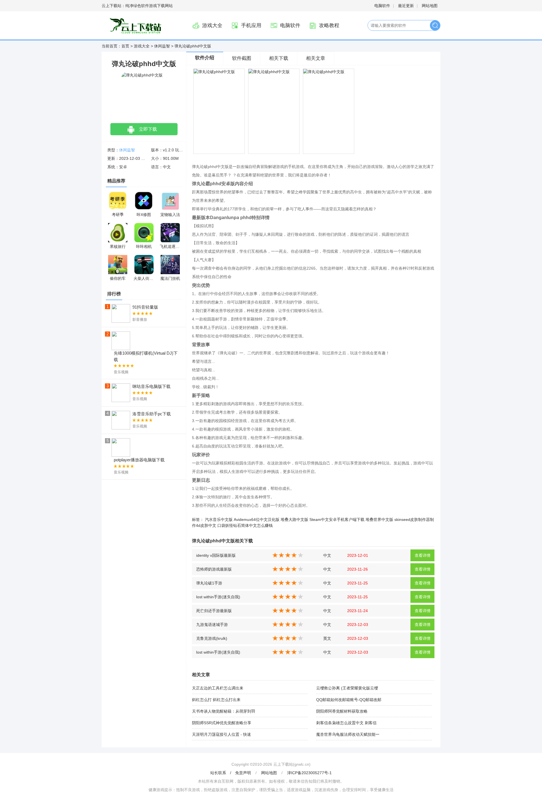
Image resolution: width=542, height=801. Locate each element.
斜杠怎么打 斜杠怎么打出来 (216, 699)
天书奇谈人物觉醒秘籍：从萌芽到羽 (223, 711)
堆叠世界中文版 (379, 519)
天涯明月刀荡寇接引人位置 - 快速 (221, 734)
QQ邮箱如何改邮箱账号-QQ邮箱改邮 (348, 699)
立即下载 (148, 129)
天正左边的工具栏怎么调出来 (217, 688)
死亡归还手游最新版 (214, 610)
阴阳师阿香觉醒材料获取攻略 (342, 711)
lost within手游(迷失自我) (218, 597)
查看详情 (422, 555)
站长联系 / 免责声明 (231, 773)
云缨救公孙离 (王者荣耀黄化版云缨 (347, 688)
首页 (125, 46)
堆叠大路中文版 (294, 519)
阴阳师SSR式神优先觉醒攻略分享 (221, 723)
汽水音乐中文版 (219, 519)
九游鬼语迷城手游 (212, 624)
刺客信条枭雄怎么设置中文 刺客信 (346, 723)
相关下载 (278, 58)
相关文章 (315, 58)
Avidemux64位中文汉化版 (256, 519)
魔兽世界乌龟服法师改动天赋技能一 (347, 734)
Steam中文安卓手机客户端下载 (336, 519)
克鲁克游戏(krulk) (211, 638)
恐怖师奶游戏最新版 (214, 569)
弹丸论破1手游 (209, 583)
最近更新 (406, 5)
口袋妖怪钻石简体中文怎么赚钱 (245, 525)
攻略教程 (329, 25)
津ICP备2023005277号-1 (309, 773)
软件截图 (241, 58)
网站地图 (430, 5)
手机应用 (251, 25)
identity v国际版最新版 (216, 555)
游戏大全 (212, 25)
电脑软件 (382, 5)
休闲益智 (162, 46)
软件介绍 (204, 57)
